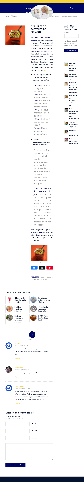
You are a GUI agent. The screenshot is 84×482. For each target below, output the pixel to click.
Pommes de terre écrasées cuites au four (73, 100)
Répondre (17, 358)
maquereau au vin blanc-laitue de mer (73, 133)
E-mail (34, 431)
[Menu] (76, 8)
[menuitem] (70, 8)
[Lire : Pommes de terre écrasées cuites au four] (66, 97)
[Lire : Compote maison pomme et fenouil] (66, 64)
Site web (34, 438)
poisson (49, 277)
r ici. (44, 70)
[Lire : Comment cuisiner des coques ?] (66, 123)
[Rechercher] (70, 8)
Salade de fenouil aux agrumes (73, 76)
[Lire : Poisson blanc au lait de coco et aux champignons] (66, 110)
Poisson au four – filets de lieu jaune (73, 141)
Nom (34, 424)
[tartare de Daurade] (15, 35)
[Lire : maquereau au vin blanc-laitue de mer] (66, 131)
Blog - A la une (11, 16)
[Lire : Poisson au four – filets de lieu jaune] (66, 140)
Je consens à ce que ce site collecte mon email (71, 43)
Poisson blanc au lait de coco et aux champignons (74, 113)
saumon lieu (35, 280)
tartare (44, 280)
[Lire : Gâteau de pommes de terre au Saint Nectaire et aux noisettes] (66, 84)
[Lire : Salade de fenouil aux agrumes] (66, 75)
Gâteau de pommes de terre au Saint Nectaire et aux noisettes (73, 87)
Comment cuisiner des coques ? (73, 124)
